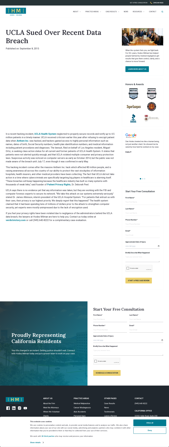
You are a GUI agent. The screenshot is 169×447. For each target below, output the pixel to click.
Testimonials (109, 412)
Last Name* (129, 209)
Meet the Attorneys (51, 408)
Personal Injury (80, 416)
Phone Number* (131, 220)
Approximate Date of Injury (135, 242)
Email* (127, 231)
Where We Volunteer (51, 412)
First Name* (130, 198)
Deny (150, 430)
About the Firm (49, 403)
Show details (35, 442)
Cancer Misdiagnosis (82, 408)
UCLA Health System (45, 134)
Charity (46, 416)
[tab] (140, 178)
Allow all (149, 423)
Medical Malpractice (82, 403)
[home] (16, 12)
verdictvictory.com (16, 220)
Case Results (109, 403)
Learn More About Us (137, 69)
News (126, 12)
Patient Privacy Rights (59, 184)
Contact (152, 12)
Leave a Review (110, 416)
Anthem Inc (22, 140)
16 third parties (48, 436)
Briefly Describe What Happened (137, 253)
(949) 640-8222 (141, 403)
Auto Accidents (80, 412)
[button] (77, 12)
